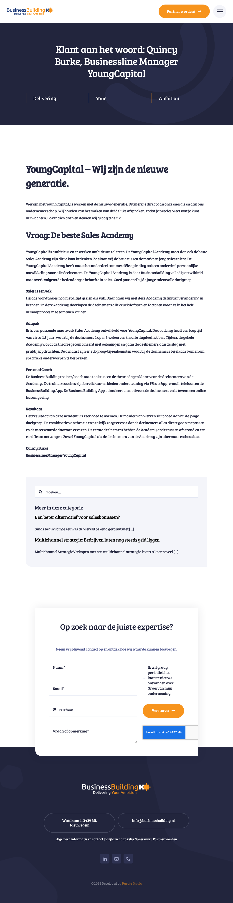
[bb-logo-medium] (30, 9)
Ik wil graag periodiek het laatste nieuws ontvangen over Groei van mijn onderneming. (160, 680)
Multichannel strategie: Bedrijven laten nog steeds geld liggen (97, 540)
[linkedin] (104, 858)
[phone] (128, 858)
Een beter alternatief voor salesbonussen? (77, 517)
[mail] (116, 858)
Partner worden (165, 839)
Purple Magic (132, 883)
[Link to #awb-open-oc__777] (219, 11)
